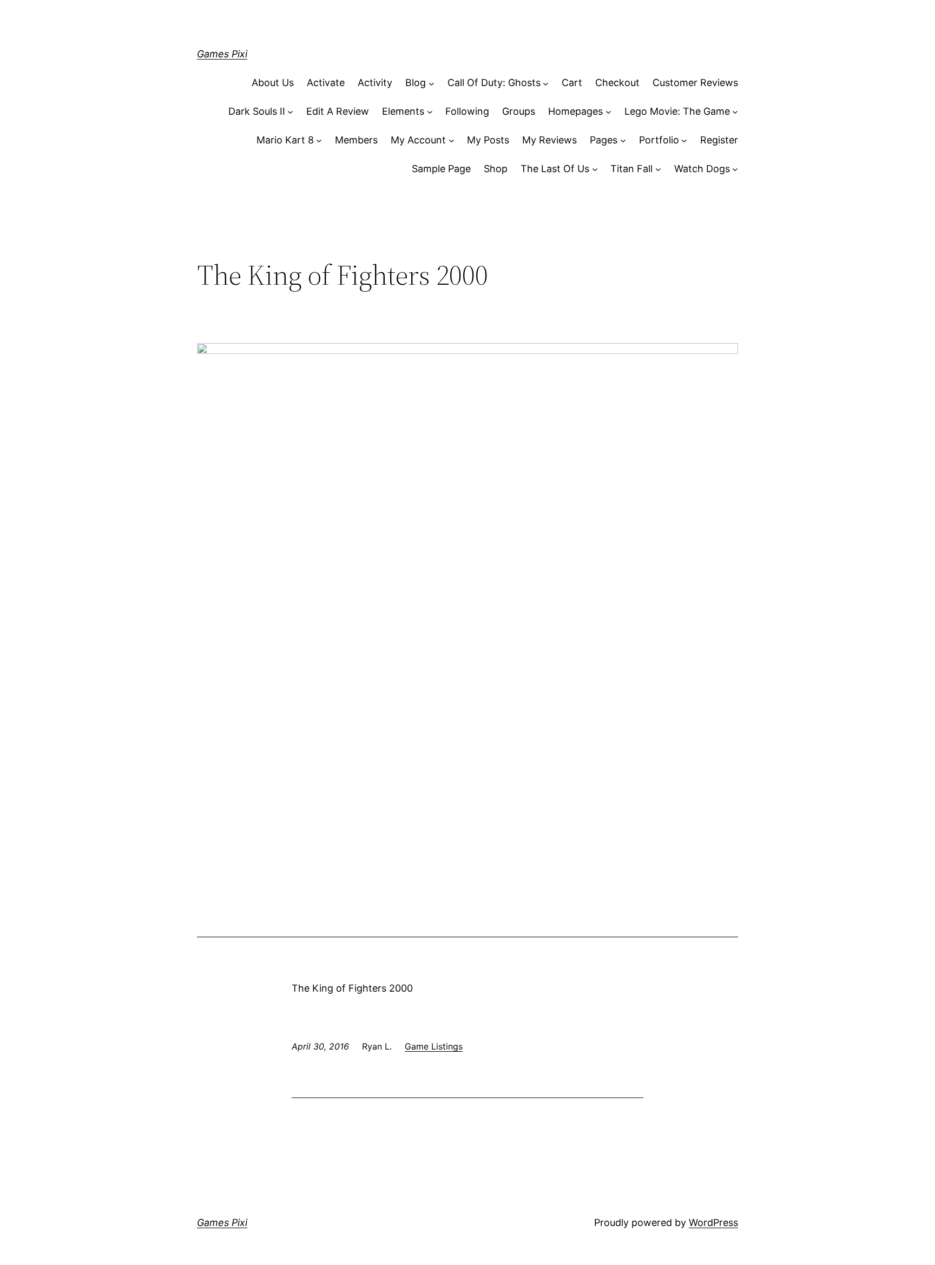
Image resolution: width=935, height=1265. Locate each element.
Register (719, 140)
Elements (403, 111)
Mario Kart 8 (285, 140)
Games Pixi (222, 54)
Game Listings (434, 1046)
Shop (496, 168)
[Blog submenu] (431, 83)
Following (467, 111)
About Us (273, 82)
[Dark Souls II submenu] (290, 112)
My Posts (488, 140)
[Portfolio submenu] (684, 140)
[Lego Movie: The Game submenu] (735, 112)
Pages (603, 140)
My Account (418, 140)
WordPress (713, 1222)
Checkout (617, 82)
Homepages (575, 111)
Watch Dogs (702, 168)
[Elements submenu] (430, 112)
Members (356, 140)
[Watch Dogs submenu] (735, 169)
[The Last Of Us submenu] (595, 169)
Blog (415, 82)
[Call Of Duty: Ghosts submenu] (546, 83)
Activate (326, 82)
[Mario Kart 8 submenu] (319, 140)
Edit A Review (337, 111)
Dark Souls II (256, 111)
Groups (518, 111)
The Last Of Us (555, 168)
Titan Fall (631, 168)
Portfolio (659, 140)
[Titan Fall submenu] (658, 169)
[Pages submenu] (623, 140)
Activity (375, 82)
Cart (572, 82)
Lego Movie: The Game (677, 111)
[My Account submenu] (452, 140)
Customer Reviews (695, 82)
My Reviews (549, 140)
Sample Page (441, 168)
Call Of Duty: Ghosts (494, 82)
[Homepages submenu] (608, 112)
